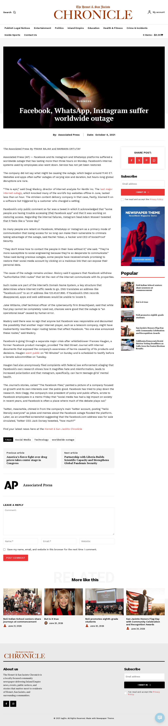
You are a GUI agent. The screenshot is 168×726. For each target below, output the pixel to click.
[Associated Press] (11, 485)
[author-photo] (5, 626)
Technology (41, 439)
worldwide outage (63, 439)
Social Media (23, 439)
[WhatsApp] (154, 160)
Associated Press (69, 134)
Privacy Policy (156, 199)
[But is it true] (127, 302)
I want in (141, 192)
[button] (10, 12)
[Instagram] (13, 704)
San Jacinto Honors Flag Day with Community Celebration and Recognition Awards (150, 330)
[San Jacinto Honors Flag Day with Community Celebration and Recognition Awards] (127, 330)
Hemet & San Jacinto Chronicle (63, 429)
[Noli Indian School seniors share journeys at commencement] (127, 288)
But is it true (142, 302)
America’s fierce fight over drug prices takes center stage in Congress (27, 460)
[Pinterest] (146, 160)
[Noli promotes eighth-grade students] (127, 316)
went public (33, 353)
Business (84, 101)
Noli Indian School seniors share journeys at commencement (149, 287)
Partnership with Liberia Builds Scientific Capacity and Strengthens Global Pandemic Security (86, 460)
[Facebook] (131, 160)
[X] (139, 160)
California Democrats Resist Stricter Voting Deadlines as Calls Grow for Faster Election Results (150, 345)
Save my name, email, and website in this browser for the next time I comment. (52, 549)
